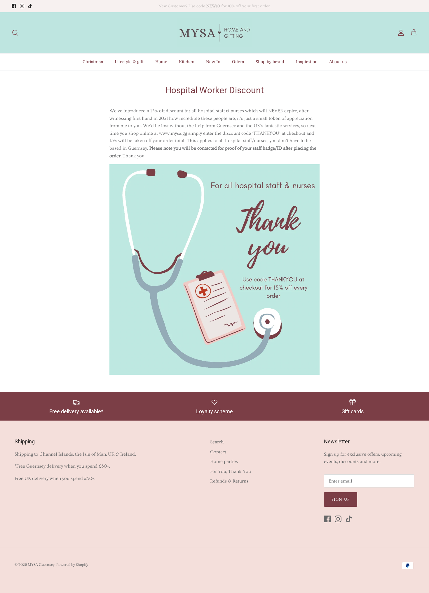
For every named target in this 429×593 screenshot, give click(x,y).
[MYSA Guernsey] (214, 32)
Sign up (341, 499)
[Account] (399, 33)
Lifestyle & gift (129, 61)
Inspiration (307, 61)
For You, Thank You (230, 471)
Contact (218, 451)
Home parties (224, 461)
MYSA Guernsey (41, 565)
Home (161, 61)
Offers (238, 61)
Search (217, 442)
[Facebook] (14, 6)
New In (213, 61)
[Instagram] (22, 6)
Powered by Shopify (72, 565)
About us (338, 61)
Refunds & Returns (229, 481)
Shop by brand (270, 61)
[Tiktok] (30, 6)
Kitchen (186, 61)
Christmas (93, 61)
